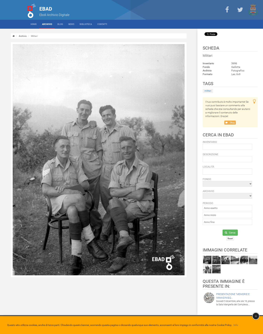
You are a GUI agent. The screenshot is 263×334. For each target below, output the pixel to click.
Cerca (232, 232)
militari (207, 91)
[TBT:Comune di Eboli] (253, 10)
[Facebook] (227, 10)
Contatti (102, 24)
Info (235, 325)
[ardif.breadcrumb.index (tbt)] (13, 36)
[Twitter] (240, 10)
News (71, 24)
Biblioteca (86, 24)
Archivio (47, 24)
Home (34, 24)
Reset (230, 238)
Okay (232, 122)
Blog (60, 24)
